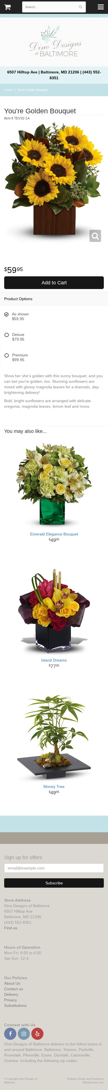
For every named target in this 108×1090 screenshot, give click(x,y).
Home (8, 89)
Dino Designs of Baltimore (54, 41)
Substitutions (15, 1005)
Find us (10, 928)
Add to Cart (54, 282)
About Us (12, 983)
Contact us (13, 989)
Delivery (11, 994)
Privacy (10, 1000)
